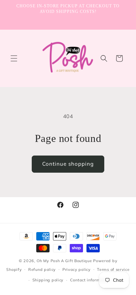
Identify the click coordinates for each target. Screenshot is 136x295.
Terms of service (113, 269)
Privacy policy (76, 269)
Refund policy (42, 269)
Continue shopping (68, 163)
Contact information (90, 280)
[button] (14, 58)
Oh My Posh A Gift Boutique (64, 260)
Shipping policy (48, 280)
